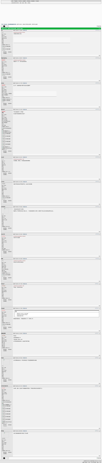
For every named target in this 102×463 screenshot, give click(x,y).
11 (99, 308)
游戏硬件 (24, 1)
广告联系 (37, 1)
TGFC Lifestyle (4, 24)
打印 (99, 28)
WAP (98, 462)
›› (7, 26)
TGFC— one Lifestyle (92, 462)
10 (99, 284)
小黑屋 (28, 2)
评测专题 (28, 1)
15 (99, 431)
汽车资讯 (20, 1)
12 (99, 333)
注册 (20, 2)
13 (99, 358)
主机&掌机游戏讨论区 (12, 24)
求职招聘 (32, 1)
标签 (23, 2)
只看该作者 (25, 30)
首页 (12, 1)
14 (99, 386)
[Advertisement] (51, 13)
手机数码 (15, 1)
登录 (18, 2)
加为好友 (10, 52)
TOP (99, 55)
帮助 (25, 2)
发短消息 (5, 52)
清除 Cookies (84, 462)
